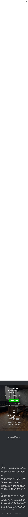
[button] (14, 427)
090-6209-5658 (14, 422)
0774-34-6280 (14, 419)
